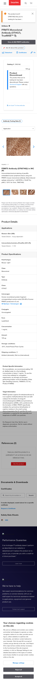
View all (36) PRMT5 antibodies (18, 42)
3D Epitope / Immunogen (10, 304)
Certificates (23, 52)
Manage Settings (18, 663)
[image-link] (18, 147)
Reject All (18, 670)
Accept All (18, 676)
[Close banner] (32, 14)
